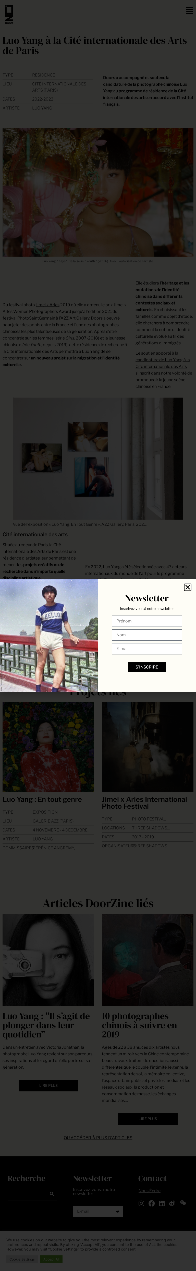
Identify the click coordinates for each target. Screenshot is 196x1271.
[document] (98, 635)
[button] (188, 587)
